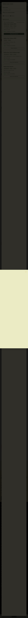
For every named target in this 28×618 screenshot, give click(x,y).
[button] (26, 272)
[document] (14, 309)
